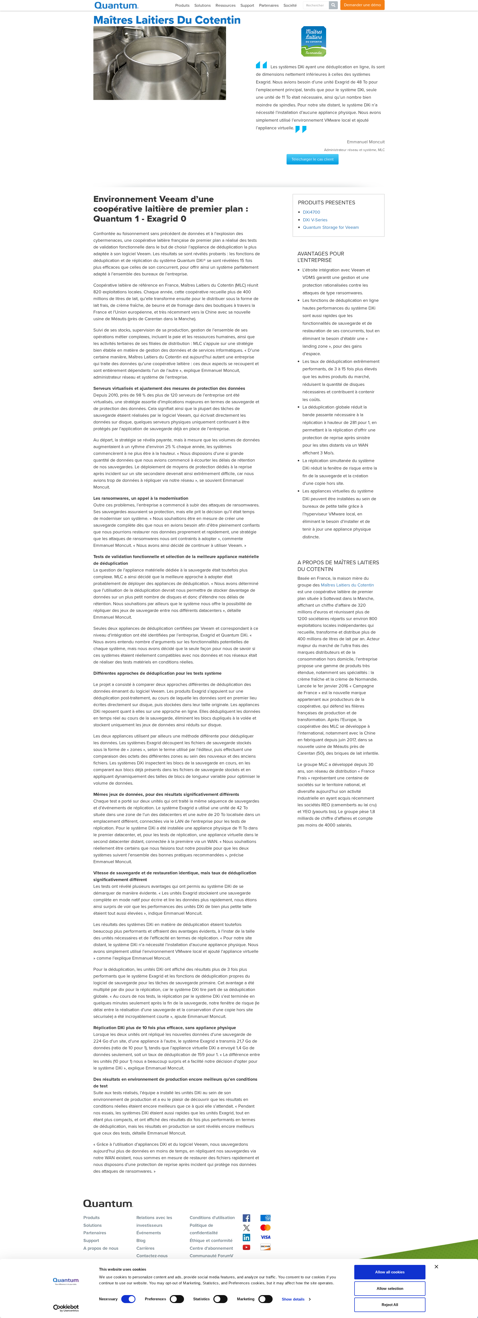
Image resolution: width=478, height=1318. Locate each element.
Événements (148, 1233)
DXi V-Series (315, 220)
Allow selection (390, 1288)
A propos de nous (101, 1248)
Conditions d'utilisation (212, 1217)
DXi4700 (311, 212)
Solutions (202, 5)
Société (290, 5)
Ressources (226, 5)
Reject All (390, 1305)
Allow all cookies (390, 1272)
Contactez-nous (152, 1255)
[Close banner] (436, 1266)
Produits (182, 5)
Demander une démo (362, 5)
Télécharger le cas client (313, 159)
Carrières (145, 1248)
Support (247, 5)
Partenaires (269, 5)
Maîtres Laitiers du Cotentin (347, 585)
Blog (140, 1240)
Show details (293, 1299)
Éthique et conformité (211, 1240)
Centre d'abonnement (211, 1248)
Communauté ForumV (211, 1255)
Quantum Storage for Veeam (331, 227)
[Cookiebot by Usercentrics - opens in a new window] (66, 1308)
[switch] (177, 1299)
